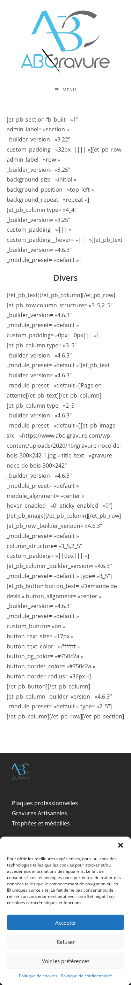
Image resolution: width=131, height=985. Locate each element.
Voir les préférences (65, 960)
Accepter (65, 922)
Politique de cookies (38, 976)
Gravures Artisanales (39, 813)
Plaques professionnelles (45, 803)
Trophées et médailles (41, 823)
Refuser (66, 941)
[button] (120, 845)
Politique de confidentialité (86, 976)
